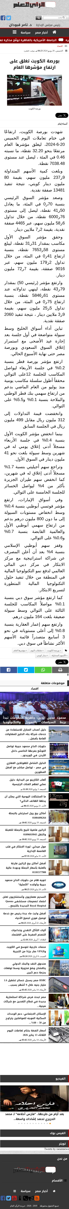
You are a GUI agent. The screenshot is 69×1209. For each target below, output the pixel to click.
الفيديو (61, 1078)
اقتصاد (60, 46)
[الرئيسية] (54, 32)
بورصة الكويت (53, 650)
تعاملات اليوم (36, 650)
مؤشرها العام (19, 650)
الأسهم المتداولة (59, 655)
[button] (50, 1123)
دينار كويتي (41, 655)
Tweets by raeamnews (56, 1148)
